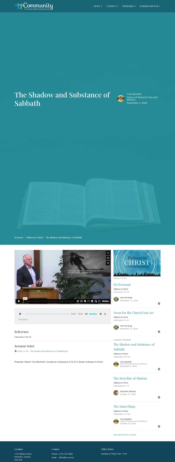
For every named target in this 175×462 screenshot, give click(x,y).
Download (23, 319)
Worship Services (149, 6)
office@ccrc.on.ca (66, 457)
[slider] (47, 314)
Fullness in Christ (34, 237)
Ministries (127, 6)
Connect (111, 6)
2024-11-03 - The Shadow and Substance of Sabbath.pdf (43, 351)
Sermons (18, 237)
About (96, 6)
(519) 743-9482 (66, 454)
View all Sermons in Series (125, 434)
